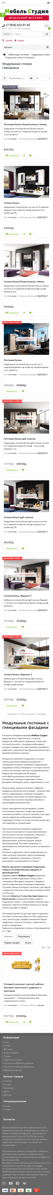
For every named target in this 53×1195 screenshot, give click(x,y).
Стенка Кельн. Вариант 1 (18, 595)
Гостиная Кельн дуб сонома (19, 438)
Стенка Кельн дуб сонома (18, 517)
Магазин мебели (18, 875)
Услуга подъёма (11, 1053)
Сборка (7, 1056)
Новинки (8, 936)
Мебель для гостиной (18, 54)
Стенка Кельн (11, 203)
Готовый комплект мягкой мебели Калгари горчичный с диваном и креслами (24, 987)
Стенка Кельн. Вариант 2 (18, 674)
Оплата (7, 1046)
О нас (6, 1042)
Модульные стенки (41, 54)
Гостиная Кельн (13, 360)
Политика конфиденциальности (19, 1067)
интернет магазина (30, 735)
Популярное (24, 936)
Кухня (6, 1091)
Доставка (8, 1049)
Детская (8, 1095)
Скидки (9, 40)
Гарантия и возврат (13, 1060)
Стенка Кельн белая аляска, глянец (24, 281)
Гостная (7, 1084)
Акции (21, 40)
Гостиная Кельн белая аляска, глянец (25, 124)
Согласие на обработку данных (18, 1063)
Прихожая (9, 1088)
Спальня (8, 1081)
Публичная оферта (13, 1070)
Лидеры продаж (12, 942)
